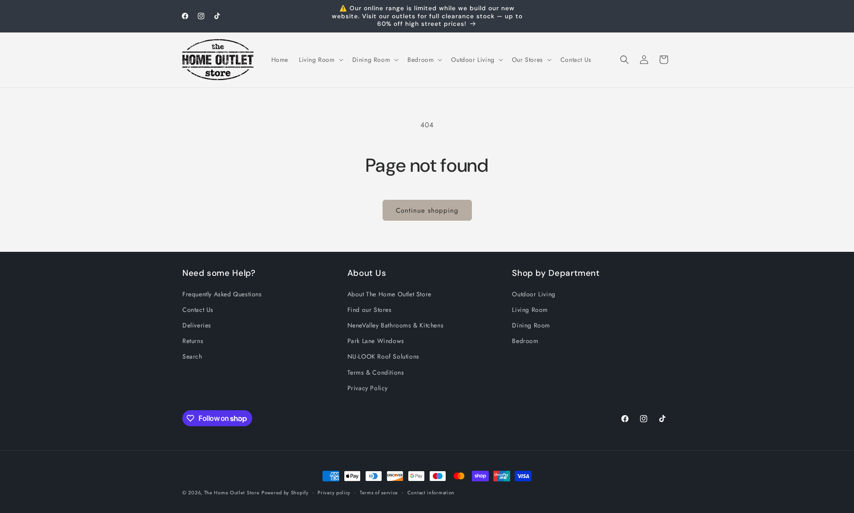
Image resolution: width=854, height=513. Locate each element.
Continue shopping (427, 210)
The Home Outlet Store (232, 492)
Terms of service (379, 492)
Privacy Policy (367, 388)
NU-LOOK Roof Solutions (383, 356)
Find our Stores (369, 309)
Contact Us (198, 309)
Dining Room (531, 325)
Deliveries (196, 325)
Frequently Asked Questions (222, 294)
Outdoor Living (533, 294)
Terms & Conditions (375, 372)
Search (192, 356)
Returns (192, 340)
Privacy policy (334, 492)
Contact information (431, 492)
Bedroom (525, 340)
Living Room (530, 309)
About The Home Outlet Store (389, 294)
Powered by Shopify (285, 492)
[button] (320, 59)
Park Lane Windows (375, 340)
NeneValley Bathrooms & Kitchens (395, 325)
